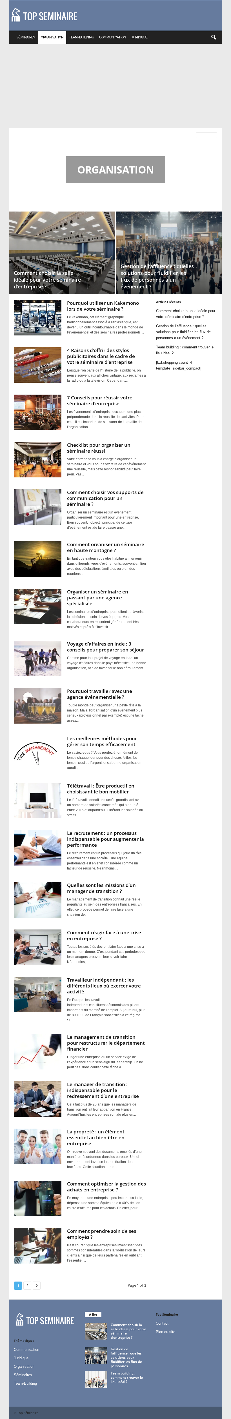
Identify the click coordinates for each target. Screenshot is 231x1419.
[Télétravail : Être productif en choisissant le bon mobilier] (37, 800)
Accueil (18, 135)
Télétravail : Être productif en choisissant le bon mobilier (100, 788)
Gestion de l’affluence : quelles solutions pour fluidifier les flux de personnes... (126, 1357)
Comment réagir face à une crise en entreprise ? (104, 935)
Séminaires (26, 37)
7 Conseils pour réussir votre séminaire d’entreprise (99, 400)
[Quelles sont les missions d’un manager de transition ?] (37, 900)
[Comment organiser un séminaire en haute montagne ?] (37, 559)
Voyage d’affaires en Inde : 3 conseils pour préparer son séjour (105, 646)
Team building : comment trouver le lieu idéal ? (185, 350)
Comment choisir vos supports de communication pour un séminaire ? (105, 498)
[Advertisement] (115, 85)
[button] (213, 37)
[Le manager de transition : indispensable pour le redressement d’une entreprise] (37, 1099)
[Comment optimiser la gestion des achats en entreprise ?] (37, 1198)
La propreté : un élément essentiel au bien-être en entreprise (96, 1137)
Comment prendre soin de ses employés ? (101, 1234)
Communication (112, 37)
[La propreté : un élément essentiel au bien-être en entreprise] (37, 1146)
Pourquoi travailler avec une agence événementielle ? (99, 694)
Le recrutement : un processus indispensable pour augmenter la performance (105, 839)
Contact (162, 1323)
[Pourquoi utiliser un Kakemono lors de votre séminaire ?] (37, 317)
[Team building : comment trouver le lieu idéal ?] (96, 1379)
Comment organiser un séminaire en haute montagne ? (105, 547)
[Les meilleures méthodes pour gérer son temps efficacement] (37, 753)
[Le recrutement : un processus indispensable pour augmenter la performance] (37, 848)
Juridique (140, 37)
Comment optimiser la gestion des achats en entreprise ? (106, 1186)
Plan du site (165, 1332)
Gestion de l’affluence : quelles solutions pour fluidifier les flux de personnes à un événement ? (157, 276)
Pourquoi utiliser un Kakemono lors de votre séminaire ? (103, 306)
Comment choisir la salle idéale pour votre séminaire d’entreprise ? (47, 280)
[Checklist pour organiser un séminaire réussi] (37, 459)
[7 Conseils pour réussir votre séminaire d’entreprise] (37, 412)
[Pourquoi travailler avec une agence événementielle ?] (37, 706)
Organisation (52, 37)
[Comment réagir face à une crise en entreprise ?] (37, 947)
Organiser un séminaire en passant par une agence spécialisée (97, 597)
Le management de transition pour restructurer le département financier (106, 1043)
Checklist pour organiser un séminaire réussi (98, 448)
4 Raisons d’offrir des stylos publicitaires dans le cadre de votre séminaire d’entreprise (101, 356)
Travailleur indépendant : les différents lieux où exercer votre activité (104, 986)
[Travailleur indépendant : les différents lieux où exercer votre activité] (37, 994)
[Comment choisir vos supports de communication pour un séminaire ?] (37, 507)
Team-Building (81, 37)
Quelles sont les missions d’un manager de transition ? (101, 888)
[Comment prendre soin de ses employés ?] (37, 1246)
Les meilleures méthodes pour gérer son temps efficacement (102, 741)
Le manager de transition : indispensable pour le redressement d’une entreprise (103, 1090)
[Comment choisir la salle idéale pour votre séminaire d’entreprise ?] (62, 253)
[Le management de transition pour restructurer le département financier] (37, 1051)
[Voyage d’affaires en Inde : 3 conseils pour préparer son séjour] (37, 658)
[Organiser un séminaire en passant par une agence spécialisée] (37, 606)
